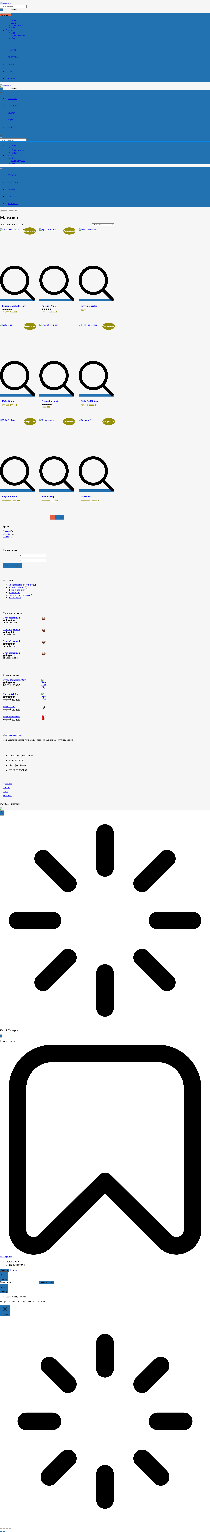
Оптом (9, 30)
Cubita (6, 536)
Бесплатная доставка (16, 1296)
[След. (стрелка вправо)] (4, 1531)
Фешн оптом (15, 597)
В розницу (11, 20)
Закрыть (4, 1270)
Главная (12, 50)
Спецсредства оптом (19, 595)
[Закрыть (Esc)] (10, 1528)
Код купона (6, 1282)
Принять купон (46, 1282)
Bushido (6, 534)
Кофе (13, 22)
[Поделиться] (7, 1528)
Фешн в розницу (17, 590)
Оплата (11, 64)
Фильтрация (12, 565)
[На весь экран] (4, 1528)
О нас (10, 71)
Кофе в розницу (16, 587)
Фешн (14, 27)
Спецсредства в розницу (21, 585)
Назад (4, 1279)
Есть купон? (6, 1256)
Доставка (13, 57)
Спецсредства (18, 25)
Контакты (13, 78)
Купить (13, 1270)
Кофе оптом (14, 592)
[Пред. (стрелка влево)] (1, 1531)
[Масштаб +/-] (1, 1528)
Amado (6, 531)
